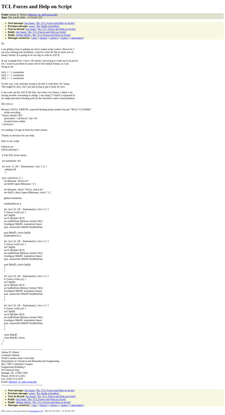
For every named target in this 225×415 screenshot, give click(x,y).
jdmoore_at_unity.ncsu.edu (23, 381)
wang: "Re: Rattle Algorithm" (44, 26)
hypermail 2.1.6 (36, 411)
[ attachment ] (77, 38)
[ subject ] (54, 38)
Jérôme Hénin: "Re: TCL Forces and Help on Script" (43, 35)
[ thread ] (43, 38)
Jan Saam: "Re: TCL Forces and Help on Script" (49, 23)
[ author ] (64, 38)
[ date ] (34, 38)
